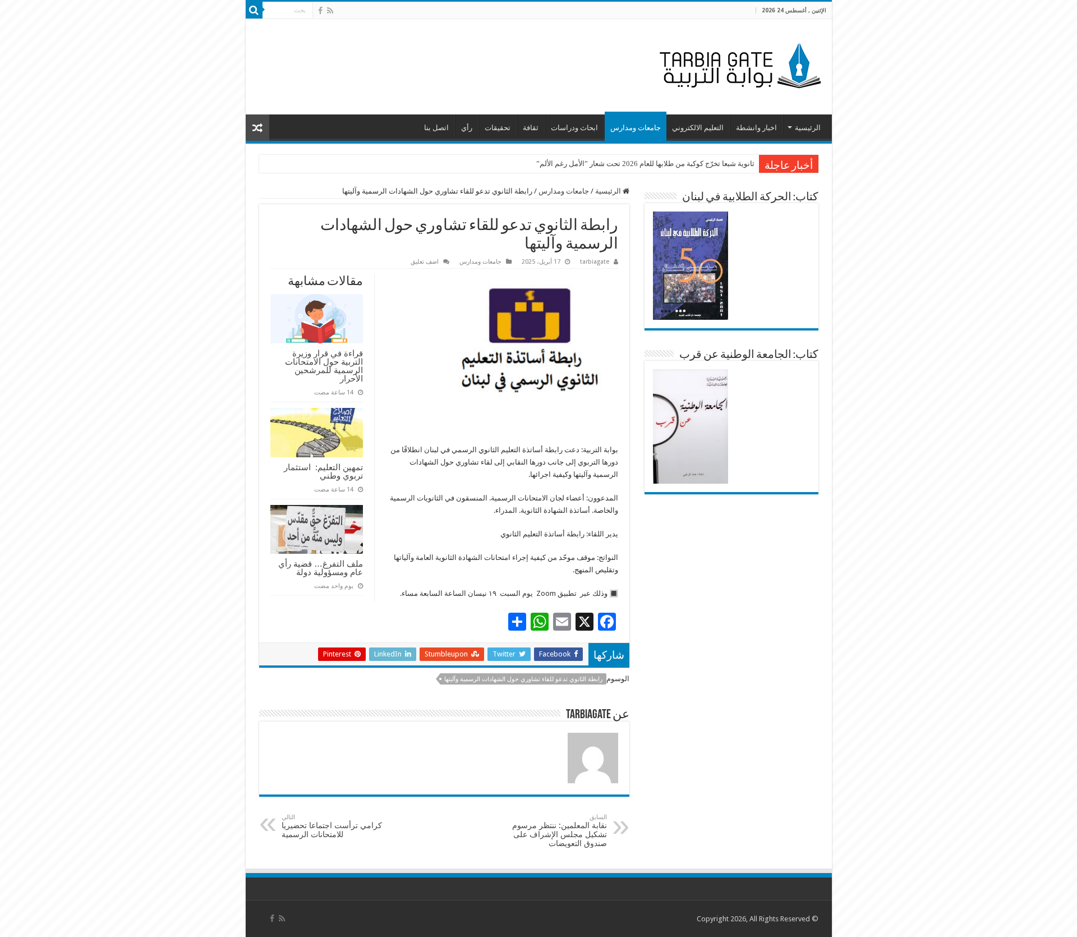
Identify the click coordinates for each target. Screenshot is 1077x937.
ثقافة (530, 127)
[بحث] (254, 10)
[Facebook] (320, 10)
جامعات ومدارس (635, 127)
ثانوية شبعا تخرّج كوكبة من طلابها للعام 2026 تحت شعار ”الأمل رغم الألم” (645, 163)
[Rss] (330, 10)
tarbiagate (594, 261)
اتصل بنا (436, 127)
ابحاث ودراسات (574, 127)
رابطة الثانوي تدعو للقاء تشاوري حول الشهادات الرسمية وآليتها (523, 679)
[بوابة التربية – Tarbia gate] (738, 64)
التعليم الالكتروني (698, 127)
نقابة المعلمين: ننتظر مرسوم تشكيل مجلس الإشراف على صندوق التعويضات (559, 831)
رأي (466, 127)
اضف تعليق (425, 261)
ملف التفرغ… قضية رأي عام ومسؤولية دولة (320, 568)
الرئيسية (808, 127)
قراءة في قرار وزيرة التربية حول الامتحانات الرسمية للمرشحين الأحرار (324, 365)
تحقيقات (497, 127)
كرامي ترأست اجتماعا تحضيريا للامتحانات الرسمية (332, 826)
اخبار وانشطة (756, 127)
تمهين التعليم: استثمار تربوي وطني (323, 471)
